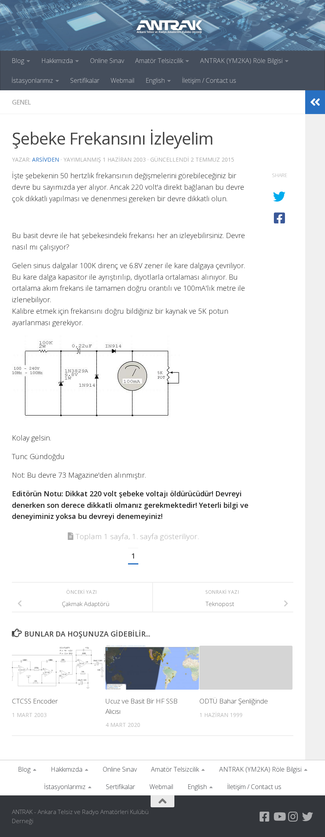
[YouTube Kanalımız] (279, 816)
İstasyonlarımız (32, 80)
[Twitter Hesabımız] (307, 816)
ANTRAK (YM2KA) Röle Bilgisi (241, 60)
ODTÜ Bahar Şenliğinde (233, 700)
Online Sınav (107, 60)
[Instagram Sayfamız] (293, 816)
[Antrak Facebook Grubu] (264, 816)
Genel (21, 102)
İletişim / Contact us (209, 80)
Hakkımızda (57, 60)
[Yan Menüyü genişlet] (315, 102)
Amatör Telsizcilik (159, 60)
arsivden (45, 159)
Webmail (122, 80)
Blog (17, 60)
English (155, 80)
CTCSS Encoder (35, 700)
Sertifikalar (84, 80)
